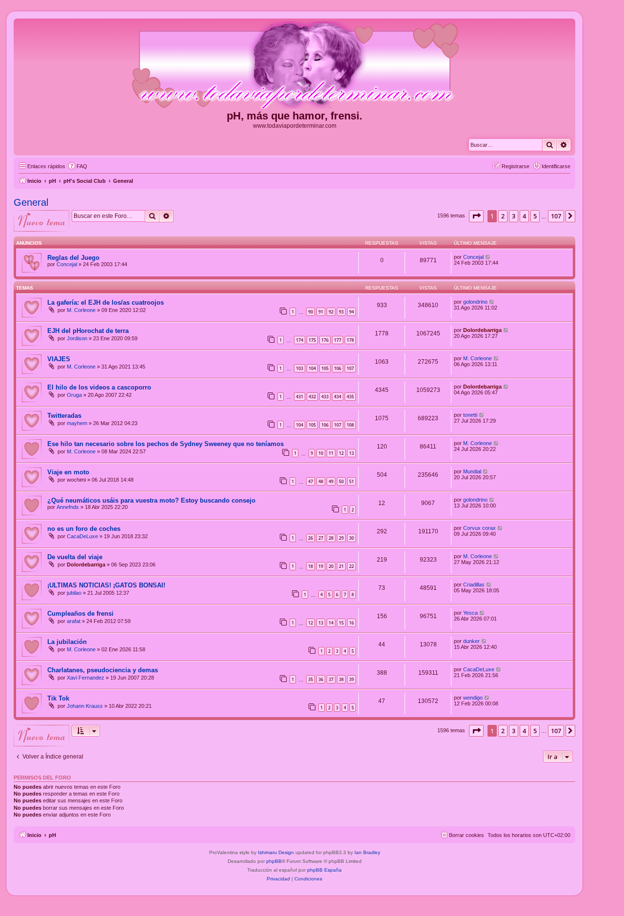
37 (331, 679)
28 (331, 538)
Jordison (77, 338)
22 (351, 566)
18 (310, 566)
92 (331, 312)
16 (351, 623)
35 (310, 679)
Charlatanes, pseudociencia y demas (102, 670)
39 (351, 679)
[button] (476, 216)
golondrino (475, 302)
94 (351, 312)
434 (337, 396)
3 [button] (513, 216)
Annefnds (68, 507)
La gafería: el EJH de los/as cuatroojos (105, 302)
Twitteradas (64, 415)
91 (320, 312)
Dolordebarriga (482, 330)
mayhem (77, 423)
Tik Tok (58, 698)
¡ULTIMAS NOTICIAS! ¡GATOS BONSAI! (106, 585)
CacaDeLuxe (82, 536)
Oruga (74, 395)
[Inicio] (294, 65)
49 (331, 481)
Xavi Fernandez (85, 678)
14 (331, 623)
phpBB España (324, 870)
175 (312, 340)
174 (299, 340)
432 (312, 396)
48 (320, 481)
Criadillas (474, 584)
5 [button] (535, 216)
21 (341, 566)
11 (331, 453)
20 (331, 566)
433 (325, 396)
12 (341, 453)
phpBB (274, 861)
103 (299, 368)
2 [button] (503, 216)
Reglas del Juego (73, 257)
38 (341, 679)
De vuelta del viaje (74, 557)
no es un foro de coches (83, 528)
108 (350, 425)
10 (320, 453)
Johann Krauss (85, 706)
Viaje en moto (68, 472)
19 (320, 566)
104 (312, 368)
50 (341, 481)
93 (341, 312)
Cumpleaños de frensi (80, 613)
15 (341, 623)
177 (337, 340)
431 (299, 396)
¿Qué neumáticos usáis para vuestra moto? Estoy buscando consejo (151, 500)
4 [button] (524, 216)
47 (310, 481)
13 (351, 453)
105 (325, 368)
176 (325, 340)
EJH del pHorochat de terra (88, 330)
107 (350, 368)
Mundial (472, 471)
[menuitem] (77, 166)
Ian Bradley (367, 852)
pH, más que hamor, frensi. (294, 116)
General (31, 202)
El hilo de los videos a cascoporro (99, 387)
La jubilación (67, 641)
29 (341, 538)
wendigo (473, 698)
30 (351, 538)
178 (350, 340)
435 (350, 396)
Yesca (470, 613)
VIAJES (58, 359)
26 (310, 538)
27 (320, 538)
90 (310, 312)
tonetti (470, 415)
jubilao (74, 593)
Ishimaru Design (276, 852)
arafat (73, 621)
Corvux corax (479, 528)
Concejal (67, 264)
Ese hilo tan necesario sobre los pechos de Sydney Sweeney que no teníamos (165, 444)
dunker (471, 641)
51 (351, 481)
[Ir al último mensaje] (488, 257)
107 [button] (556, 216)
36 (320, 679)
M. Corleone (81, 310)
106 (337, 368)
